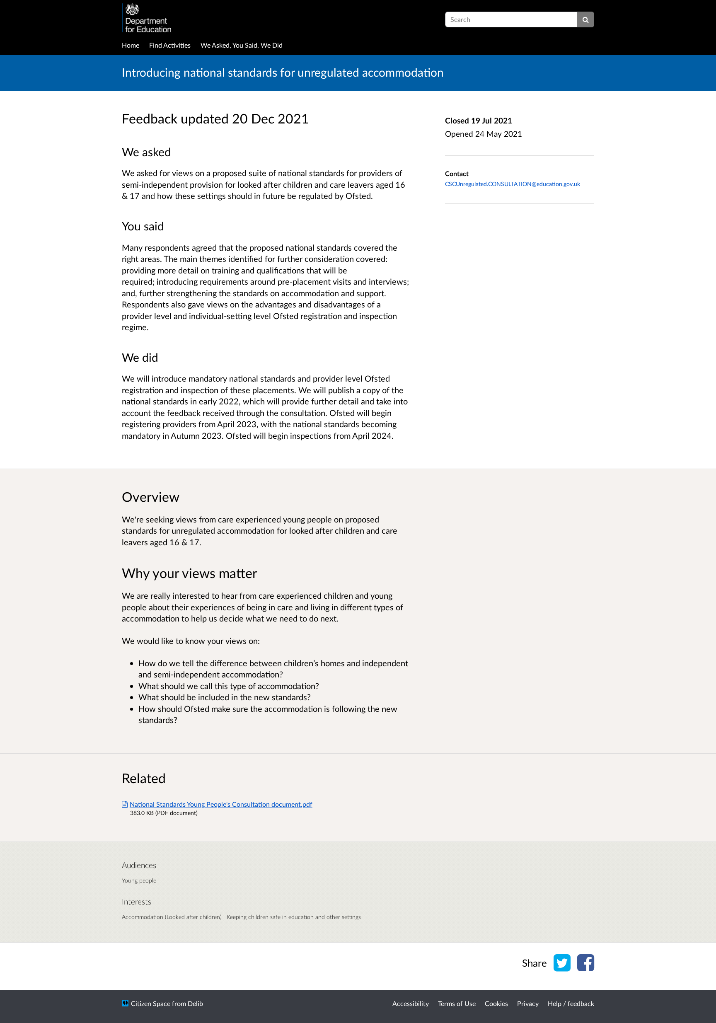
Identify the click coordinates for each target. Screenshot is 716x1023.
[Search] (585, 19)
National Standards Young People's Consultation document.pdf (221, 804)
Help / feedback (571, 1003)
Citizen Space (150, 1003)
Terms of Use (457, 1003)
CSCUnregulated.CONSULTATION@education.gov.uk (512, 183)
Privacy (528, 1003)
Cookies (496, 1003)
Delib (195, 1003)
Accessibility (410, 1003)
